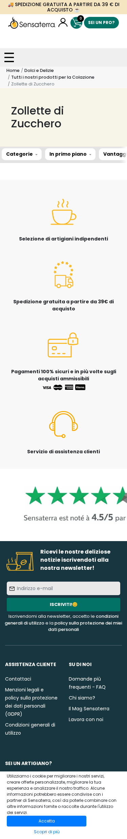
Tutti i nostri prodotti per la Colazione (52, 77)
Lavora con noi (86, 719)
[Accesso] (63, 23)
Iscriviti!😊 (64, 604)
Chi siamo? (82, 697)
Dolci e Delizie (39, 70)
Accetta (47, 821)
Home (13, 70)
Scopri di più (47, 832)
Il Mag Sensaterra (89, 708)
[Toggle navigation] (9, 57)
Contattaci (18, 679)
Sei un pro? (101, 22)
